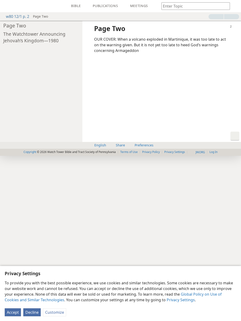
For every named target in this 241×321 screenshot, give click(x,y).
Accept (13, 312)
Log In (213, 152)
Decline (32, 312)
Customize (54, 312)
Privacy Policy (151, 152)
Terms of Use (129, 152)
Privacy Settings (181, 299)
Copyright (30, 152)
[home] (7, 6)
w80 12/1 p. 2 (17, 16)
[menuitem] (7, 6)
